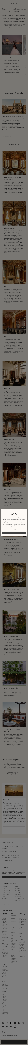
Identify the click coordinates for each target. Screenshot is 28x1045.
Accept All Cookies (14, 532)
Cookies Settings (14, 529)
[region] (14, 522)
